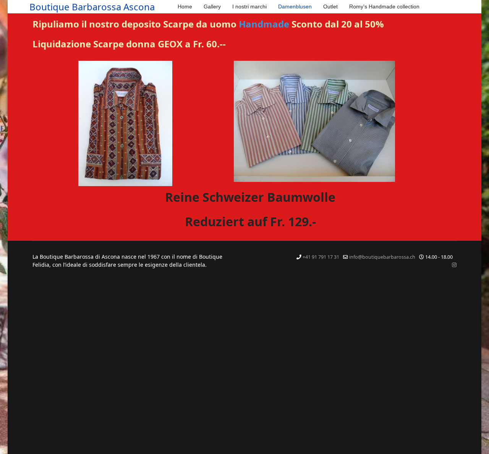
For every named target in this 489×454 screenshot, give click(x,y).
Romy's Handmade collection (384, 6)
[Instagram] (454, 264)
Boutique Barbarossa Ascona (92, 6)
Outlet (330, 6)
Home (185, 6)
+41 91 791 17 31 (321, 257)
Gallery (212, 6)
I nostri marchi (249, 6)
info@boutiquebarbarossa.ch (382, 257)
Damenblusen (295, 6)
